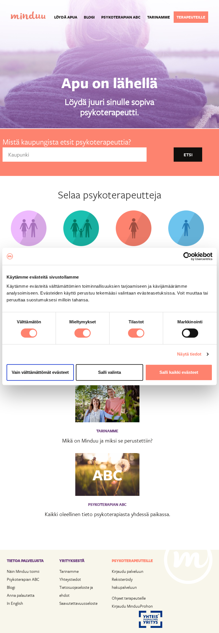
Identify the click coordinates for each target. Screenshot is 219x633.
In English (15, 603)
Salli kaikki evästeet (178, 372)
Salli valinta (109, 372)
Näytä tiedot (189, 354)
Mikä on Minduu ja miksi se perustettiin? (107, 440)
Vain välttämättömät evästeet (40, 372)
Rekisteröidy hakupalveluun (124, 583)
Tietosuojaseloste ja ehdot (76, 591)
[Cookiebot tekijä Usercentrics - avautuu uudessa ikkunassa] (187, 256)
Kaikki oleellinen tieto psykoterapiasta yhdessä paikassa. (107, 514)
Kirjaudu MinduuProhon (132, 606)
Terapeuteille (191, 17)
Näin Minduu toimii (23, 571)
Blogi (89, 17)
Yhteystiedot (70, 579)
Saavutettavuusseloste (78, 603)
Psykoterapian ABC (121, 17)
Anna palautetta (21, 595)
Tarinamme (158, 17)
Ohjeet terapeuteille (129, 598)
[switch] (82, 333)
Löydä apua (65, 17)
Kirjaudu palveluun (127, 571)
